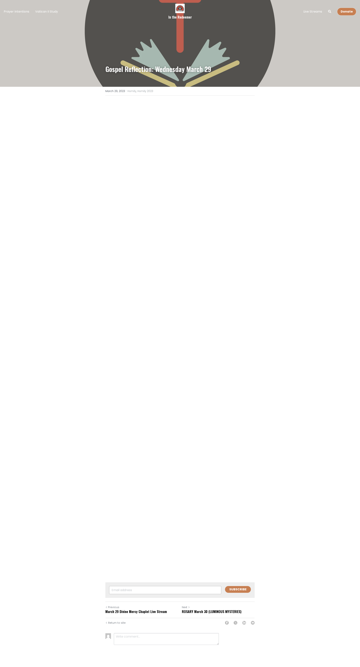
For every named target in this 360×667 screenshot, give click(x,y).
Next (184, 607)
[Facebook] (227, 623)
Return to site (117, 623)
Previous (113, 607)
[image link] (180, 8)
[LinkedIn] (244, 623)
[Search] (329, 11)
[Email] (253, 623)
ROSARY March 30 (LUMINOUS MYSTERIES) (212, 611)
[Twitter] (235, 623)
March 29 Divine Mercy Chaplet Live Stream (136, 611)
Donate (347, 11)
